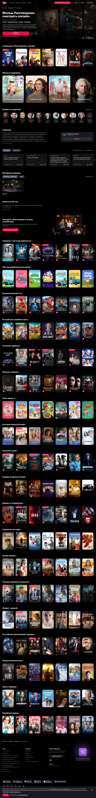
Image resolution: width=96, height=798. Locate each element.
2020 (5, 20)
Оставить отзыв (6, 771)
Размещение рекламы (8, 759)
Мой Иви (28, 751)
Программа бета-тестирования (10, 755)
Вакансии (5, 753)
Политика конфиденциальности (11, 763)
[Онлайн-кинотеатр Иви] (4, 2)
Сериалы (28, 755)
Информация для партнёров (10, 757)
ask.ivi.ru (51, 764)
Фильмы (28, 753)
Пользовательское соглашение (10, 761)
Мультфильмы (29, 757)
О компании (5, 751)
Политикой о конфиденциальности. (12, 791)
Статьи (27, 759)
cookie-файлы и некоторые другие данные (60, 788)
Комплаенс (5, 769)
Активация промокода (32, 761)
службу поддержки (23, 795)
